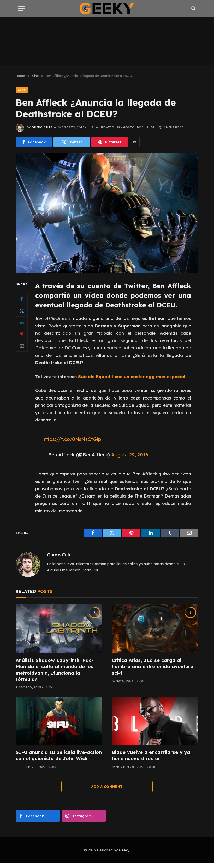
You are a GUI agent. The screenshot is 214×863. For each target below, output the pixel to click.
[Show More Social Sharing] (134, 142)
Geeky (124, 850)
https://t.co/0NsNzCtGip (72, 439)
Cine (22, 90)
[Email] (22, 346)
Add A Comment (107, 786)
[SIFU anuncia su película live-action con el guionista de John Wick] (59, 721)
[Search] (193, 8)
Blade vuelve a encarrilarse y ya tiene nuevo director (151, 755)
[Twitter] (22, 311)
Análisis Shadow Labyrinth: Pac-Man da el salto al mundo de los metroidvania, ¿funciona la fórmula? (54, 669)
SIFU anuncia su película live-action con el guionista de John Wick (59, 755)
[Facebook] (22, 299)
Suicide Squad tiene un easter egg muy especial (131, 376)
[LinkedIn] (22, 322)
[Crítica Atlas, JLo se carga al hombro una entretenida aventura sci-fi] (155, 628)
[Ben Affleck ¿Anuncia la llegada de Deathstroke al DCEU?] (107, 212)
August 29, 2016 (129, 455)
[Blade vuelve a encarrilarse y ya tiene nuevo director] (155, 721)
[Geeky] (107, 8)
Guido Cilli (42, 127)
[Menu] (21, 8)
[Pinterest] (22, 334)
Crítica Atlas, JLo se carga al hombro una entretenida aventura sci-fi (152, 666)
